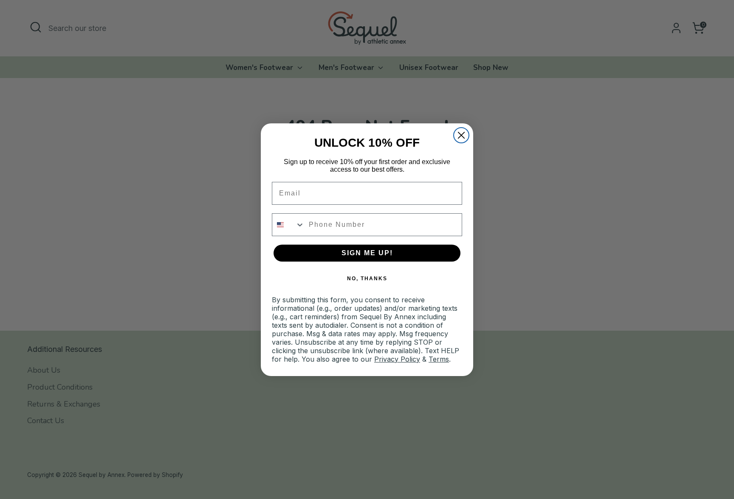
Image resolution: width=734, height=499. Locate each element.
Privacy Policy (397, 359)
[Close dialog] (461, 135)
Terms (439, 359)
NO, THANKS (367, 279)
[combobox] (288, 225)
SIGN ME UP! (367, 252)
